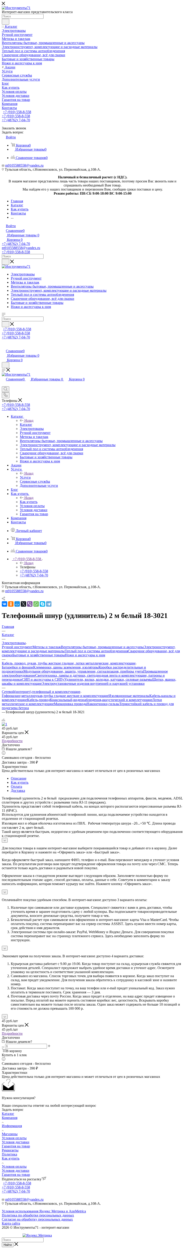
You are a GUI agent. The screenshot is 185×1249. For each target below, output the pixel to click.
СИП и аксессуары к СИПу (43, 679)
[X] (23, 604)
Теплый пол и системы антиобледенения (96, 651)
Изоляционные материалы (129, 696)
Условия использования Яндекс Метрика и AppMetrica (44, 1211)
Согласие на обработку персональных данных (37, 1219)
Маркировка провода (70, 704)
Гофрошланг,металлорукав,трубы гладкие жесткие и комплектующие (55, 696)
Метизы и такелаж (46, 647)
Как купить (28, 502)
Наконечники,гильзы (103, 704)
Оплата (16, 786)
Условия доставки (15, 1142)
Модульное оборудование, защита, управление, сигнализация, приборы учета (83, 671)
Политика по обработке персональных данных (38, 1215)
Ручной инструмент (17, 647)
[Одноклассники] (11, 604)
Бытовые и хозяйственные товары (38, 655)
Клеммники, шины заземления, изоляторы (66, 667)
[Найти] (5, 22)
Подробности (12, 741)
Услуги (25, 477)
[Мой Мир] (17, 604)
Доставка (18, 790)
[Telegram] (48, 604)
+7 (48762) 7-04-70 (16, 120)
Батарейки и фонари (17, 667)
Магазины (10, 1134)
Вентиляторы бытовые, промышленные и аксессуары (102, 647)
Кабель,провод (38, 700)
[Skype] (42, 604)
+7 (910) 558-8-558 (17, 112)
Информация (12, 1126)
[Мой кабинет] (4, 346)
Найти (8, 1245)
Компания (9, 1118)
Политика (9, 1154)
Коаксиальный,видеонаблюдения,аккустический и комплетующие (101, 700)
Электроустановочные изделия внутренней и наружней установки (93, 683)
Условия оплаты (14, 1138)
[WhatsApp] (36, 604)
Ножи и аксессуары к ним (85, 655)
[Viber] (29, 604)
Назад (28, 420)
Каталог (26, 424)
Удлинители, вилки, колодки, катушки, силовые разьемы (108, 679)
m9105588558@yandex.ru (24, 165)
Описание (18, 778)
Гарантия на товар (16, 1146)
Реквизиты (10, 1150)
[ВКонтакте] (4, 604)
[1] (4, 724)
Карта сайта (11, 1223)
